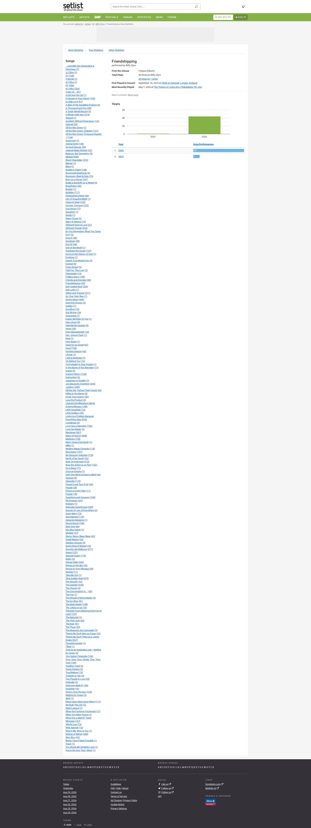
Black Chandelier (74, 160)
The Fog (70, 594)
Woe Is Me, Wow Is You (77, 731)
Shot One (70, 526)
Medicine (70, 439)
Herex (68, 328)
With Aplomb (72, 727)
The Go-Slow (72, 601)
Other (116, 50)
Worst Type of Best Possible (79, 740)
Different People (74, 228)
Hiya (68, 338)
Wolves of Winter (74, 734)
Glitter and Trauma (75, 293)
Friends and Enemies (76, 280)
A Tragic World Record (77, 111)
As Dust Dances (73, 147)
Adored (69, 124)
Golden (69, 306)
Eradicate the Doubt (76, 251)
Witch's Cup (71, 724)
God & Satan (72, 299)
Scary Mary (71, 513)
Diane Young (72, 218)
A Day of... (71, 92)
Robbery (70, 504)
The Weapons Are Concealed (80, 630)
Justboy (70, 387)
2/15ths (70, 72)
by (148, 79)
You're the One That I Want (79, 750)
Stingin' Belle (72, 562)
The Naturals (72, 617)
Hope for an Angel (75, 345)
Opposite (70, 481)
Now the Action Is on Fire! (78, 465)
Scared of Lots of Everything (80, 510)
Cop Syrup (71, 208)
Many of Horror (73, 435)
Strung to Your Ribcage (77, 568)
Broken (69, 189)
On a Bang (71, 468)
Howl (68, 348)
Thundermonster (74, 643)
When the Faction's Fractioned (81, 711)
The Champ (71, 588)
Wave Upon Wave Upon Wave (80, 701)
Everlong (70, 257)
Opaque (70, 478)
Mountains (71, 452)
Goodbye (70, 309)
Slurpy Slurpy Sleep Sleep (78, 536)
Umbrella (70, 682)
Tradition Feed (73, 666)
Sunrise (69, 572)
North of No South (75, 458)
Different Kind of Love (76, 225)
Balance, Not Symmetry (77, 153)
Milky (68, 445)
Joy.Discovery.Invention (77, 384)
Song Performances (203, 144)
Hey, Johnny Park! (75, 335)
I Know (69, 354)
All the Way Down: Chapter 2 (80, 131)
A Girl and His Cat (74, 95)
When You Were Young (77, 714)
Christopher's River (75, 195)
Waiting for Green (74, 695)
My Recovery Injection (76, 455)
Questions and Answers (77, 497)
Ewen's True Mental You (77, 260)
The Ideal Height (74, 604)
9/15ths (70, 88)
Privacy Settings (119, 808)
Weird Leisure (72, 708)
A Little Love (72, 101)
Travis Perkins (73, 669)
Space (69, 552)
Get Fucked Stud (74, 286)
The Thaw (70, 627)
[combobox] (156, 6)
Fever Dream (72, 267)
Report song (133, 95)
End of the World (74, 247)
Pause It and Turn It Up (77, 484)
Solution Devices (74, 542)
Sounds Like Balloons (76, 549)
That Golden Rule (74, 578)
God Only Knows (74, 302)
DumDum (70, 241)
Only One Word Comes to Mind (81, 474)
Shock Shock (72, 523)
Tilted (68, 646)
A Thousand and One (76, 108)
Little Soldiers (72, 413)
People (69, 487)
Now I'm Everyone (74, 461)
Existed (69, 264)
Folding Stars (72, 277)
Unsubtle (70, 688)
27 (67, 75)
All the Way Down (74, 127)
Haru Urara (71, 322)
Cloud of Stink (73, 202)
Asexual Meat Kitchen (76, 150)
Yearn (68, 744)
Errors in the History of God (79, 254)
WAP (68, 698)
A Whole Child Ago (75, 114)
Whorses (70, 721)
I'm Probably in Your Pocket (79, 364)
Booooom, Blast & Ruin (77, 176)
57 (67, 85)
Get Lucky (71, 289)
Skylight (70, 533)
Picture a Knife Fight (76, 491)
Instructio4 (71, 377)
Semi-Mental (72, 517)
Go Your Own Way (75, 296)
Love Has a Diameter (76, 426)
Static (68, 559)
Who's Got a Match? (75, 718)
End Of (69, 244)
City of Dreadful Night (76, 199)
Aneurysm (71, 140)
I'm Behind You (73, 361)
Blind (68, 166)
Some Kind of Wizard (76, 546)
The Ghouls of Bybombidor (79, 598)
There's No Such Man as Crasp (81, 633)
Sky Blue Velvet (73, 529)
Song (75, 50)
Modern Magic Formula (77, 448)
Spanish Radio (73, 555)
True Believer (72, 672)
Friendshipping (73, 283)
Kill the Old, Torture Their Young (81, 390)
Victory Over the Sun (76, 692)
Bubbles (70, 192)
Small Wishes (72, 539)
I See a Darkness (74, 358)
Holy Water (71, 341)
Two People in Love (75, 679)
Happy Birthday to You (77, 319)
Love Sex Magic (73, 429)
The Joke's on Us (74, 607)
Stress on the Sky (74, 565)
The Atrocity (72, 581)
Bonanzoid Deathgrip (76, 173)
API (159, 796)
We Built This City (74, 705)
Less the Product (74, 400)
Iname (69, 371)
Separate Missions (75, 520)
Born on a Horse (74, 179)
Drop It (69, 238)
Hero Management (75, 332)
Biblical (69, 157)
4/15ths (70, 82)
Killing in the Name (75, 393)
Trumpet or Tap (73, 675)
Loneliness (71, 422)
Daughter (70, 212)
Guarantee (71, 315)
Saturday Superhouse (76, 507)
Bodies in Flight (73, 169)
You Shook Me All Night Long (80, 747)
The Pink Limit (73, 620)
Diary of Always (73, 221)
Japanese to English (76, 380)
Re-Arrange (71, 500)
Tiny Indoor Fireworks (76, 656)
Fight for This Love (75, 270)
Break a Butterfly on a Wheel (80, 182)
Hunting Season (74, 351)
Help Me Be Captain (75, 325)
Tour (96, 50)
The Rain (70, 624)
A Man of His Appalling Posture (81, 105)
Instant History (73, 374)
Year (120, 144)
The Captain (72, 585)
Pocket (69, 494)
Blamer (69, 163)
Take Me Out (72, 575)
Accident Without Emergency (80, 121)
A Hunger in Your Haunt (77, 98)
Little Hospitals (73, 409)
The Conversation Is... (76, 591)
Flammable (71, 273)
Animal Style (72, 144)
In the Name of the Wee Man (80, 367)
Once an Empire (73, 471)
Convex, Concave (74, 205)
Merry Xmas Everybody (77, 442)
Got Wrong (71, 312)
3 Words (70, 79)
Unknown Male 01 (75, 685)
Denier (69, 215)
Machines (70, 432)
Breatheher (71, 186)
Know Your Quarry (75, 397)
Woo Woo (70, 737)
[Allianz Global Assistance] (210, 801)
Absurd (69, 118)
